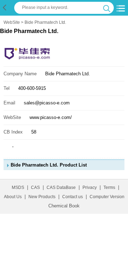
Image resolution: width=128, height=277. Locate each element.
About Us (13, 196)
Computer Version (107, 196)
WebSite (12, 22)
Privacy (89, 187)
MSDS (18, 187)
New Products (41, 196)
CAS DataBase (61, 187)
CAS (35, 187)
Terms (109, 187)
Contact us (72, 196)
